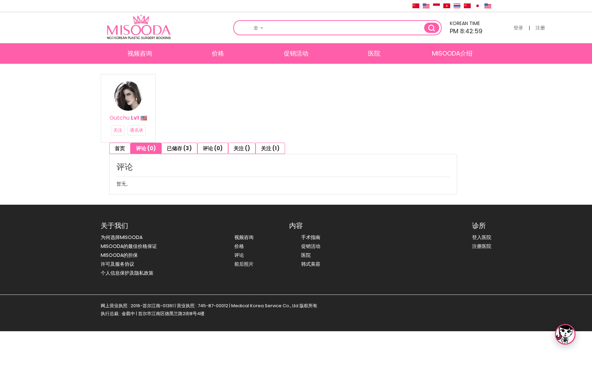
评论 (239, 255)
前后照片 (244, 264)
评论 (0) (146, 148)
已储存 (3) (179, 148)
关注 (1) (270, 148)
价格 (218, 53)
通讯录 (136, 130)
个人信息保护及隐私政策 (127, 273)
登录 (518, 27)
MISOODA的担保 (119, 255)
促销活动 (296, 53)
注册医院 (481, 246)
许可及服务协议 (117, 264)
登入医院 (481, 237)
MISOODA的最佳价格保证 (129, 246)
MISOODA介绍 (452, 53)
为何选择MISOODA (122, 237)
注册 (540, 27)
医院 (374, 53)
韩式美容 (310, 264)
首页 (120, 148)
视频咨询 (139, 53)
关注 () (242, 148)
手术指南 (310, 237)
